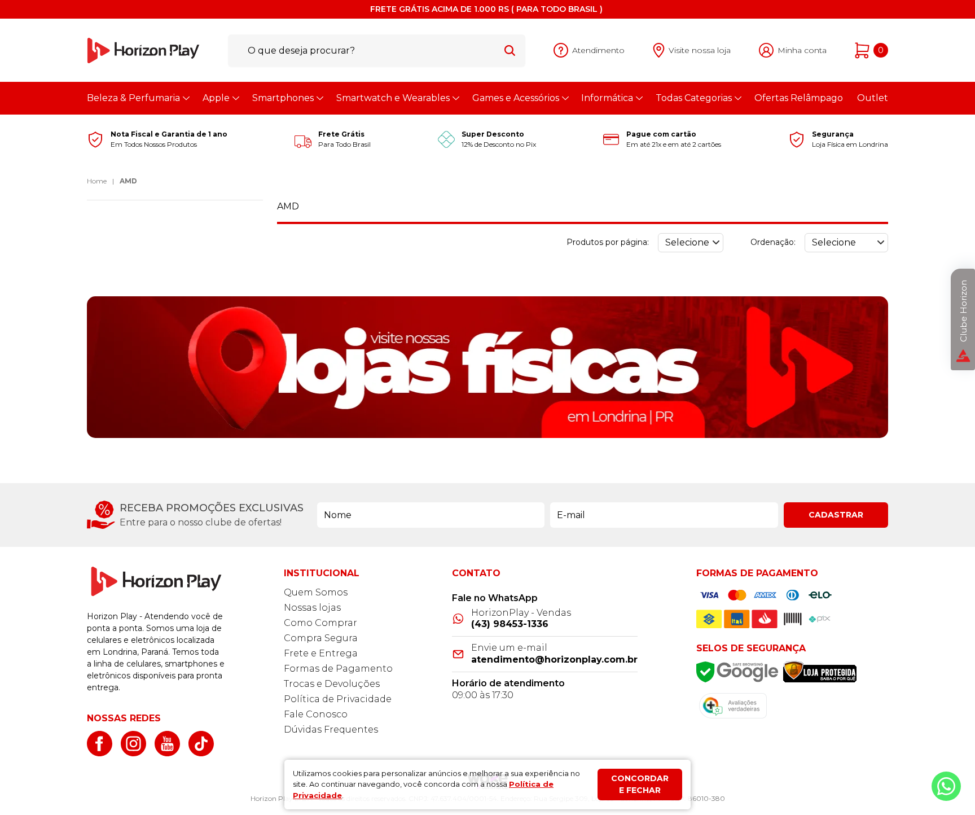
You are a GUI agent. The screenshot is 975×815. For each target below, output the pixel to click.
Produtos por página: (607, 242)
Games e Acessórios (515, 98)
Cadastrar (836, 515)
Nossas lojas (312, 607)
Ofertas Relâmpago (798, 98)
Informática (607, 98)
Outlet (872, 98)
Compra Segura (321, 638)
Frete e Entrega (321, 653)
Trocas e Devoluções (332, 683)
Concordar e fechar (640, 784)
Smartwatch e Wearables (393, 98)
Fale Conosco (316, 714)
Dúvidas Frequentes (331, 729)
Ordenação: (773, 242)
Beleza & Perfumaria (133, 98)
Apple (216, 98)
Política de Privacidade (338, 699)
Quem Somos (316, 592)
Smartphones (283, 98)
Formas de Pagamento (338, 668)
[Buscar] (509, 50)
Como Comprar (320, 622)
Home (97, 181)
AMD (128, 181)
